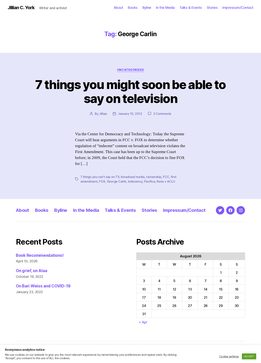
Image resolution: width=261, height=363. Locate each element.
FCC (166, 177)
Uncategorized (130, 70)
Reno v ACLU (166, 181)
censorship (153, 177)
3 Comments (162, 114)
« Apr (143, 322)
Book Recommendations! (39, 255)
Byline (146, 8)
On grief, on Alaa (31, 270)
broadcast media (132, 177)
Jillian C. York (21, 7)
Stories (212, 8)
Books (133, 8)
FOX (102, 181)
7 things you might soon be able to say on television (130, 91)
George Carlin (116, 181)
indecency (135, 181)
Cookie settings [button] (229, 356)
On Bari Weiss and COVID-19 (43, 286)
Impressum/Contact (237, 8)
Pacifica (149, 181)
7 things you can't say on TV (99, 177)
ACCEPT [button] (249, 356)
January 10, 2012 (130, 114)
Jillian (103, 114)
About (118, 8)
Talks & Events (190, 8)
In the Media (165, 8)
